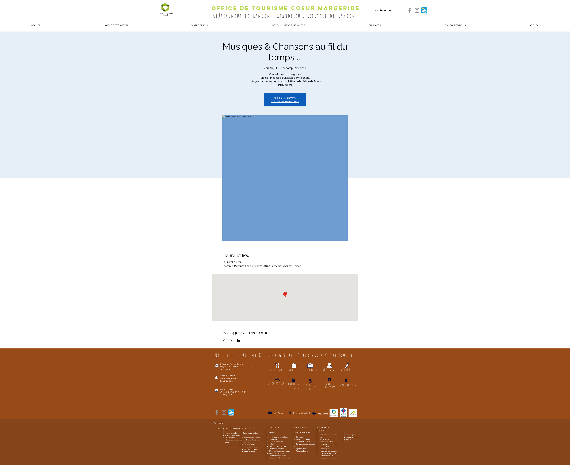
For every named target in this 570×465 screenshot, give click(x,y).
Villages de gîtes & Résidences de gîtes (277, 454)
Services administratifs (329, 444)
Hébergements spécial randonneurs (278, 438)
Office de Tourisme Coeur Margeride (286, 8)
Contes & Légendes (233, 435)
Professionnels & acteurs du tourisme (328, 457)
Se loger (272, 432)
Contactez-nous (353, 437)
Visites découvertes (252, 438)
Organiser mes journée (252, 433)
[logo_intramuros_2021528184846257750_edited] (424, 10)
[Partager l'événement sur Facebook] (224, 340)
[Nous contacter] (217, 365)
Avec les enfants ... (251, 447)
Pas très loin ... (231, 438)
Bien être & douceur (252, 449)
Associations (325, 439)
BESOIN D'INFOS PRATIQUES (323, 429)
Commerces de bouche (305, 444)
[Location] (310, 380)
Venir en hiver (249, 451)
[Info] (329, 380)
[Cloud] (290, 412)
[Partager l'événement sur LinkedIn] (238, 340)
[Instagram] (417, 10)
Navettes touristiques (328, 451)
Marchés (299, 446)
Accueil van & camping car (279, 458)
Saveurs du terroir (303, 439)
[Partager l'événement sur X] (231, 340)
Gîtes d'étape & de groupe (279, 451)
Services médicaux (327, 442)
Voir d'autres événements (285, 101)
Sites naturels (231, 433)
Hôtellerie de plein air (277, 446)
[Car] (270, 412)
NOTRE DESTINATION (231, 428)
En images (350, 435)
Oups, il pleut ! (250, 445)
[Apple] (293, 380)
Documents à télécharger (325, 447)
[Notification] (346, 380)
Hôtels (271, 444)
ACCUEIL (217, 428)
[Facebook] (410, 10)
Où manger (300, 437)
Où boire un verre (303, 442)
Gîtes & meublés (276, 442)
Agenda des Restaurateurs (302, 450)
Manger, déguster (301, 432)
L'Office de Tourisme (328, 453)
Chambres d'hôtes (276, 449)
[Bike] (277, 379)
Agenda (349, 440)
